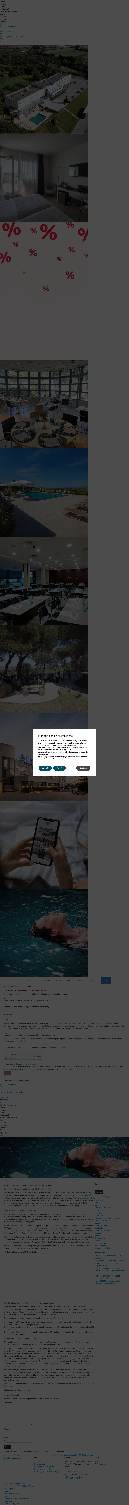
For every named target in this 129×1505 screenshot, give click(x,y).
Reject (59, 768)
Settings (83, 768)
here (49, 756)
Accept (45, 768)
